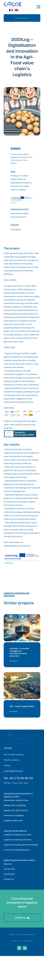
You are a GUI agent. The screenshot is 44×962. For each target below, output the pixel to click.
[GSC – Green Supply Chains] (22, 673)
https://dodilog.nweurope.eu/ (17, 546)
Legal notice (15, 941)
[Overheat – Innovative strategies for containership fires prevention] (22, 616)
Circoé (18, 934)
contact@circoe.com (13, 771)
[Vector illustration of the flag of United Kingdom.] (16, 10)
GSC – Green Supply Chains (22, 706)
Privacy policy (27, 941)
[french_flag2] (11, 10)
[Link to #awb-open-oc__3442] (38, 6)
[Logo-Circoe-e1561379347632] (13, 3)
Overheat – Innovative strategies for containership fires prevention (19, 652)
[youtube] (19, 948)
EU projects (16, 229)
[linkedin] (25, 948)
